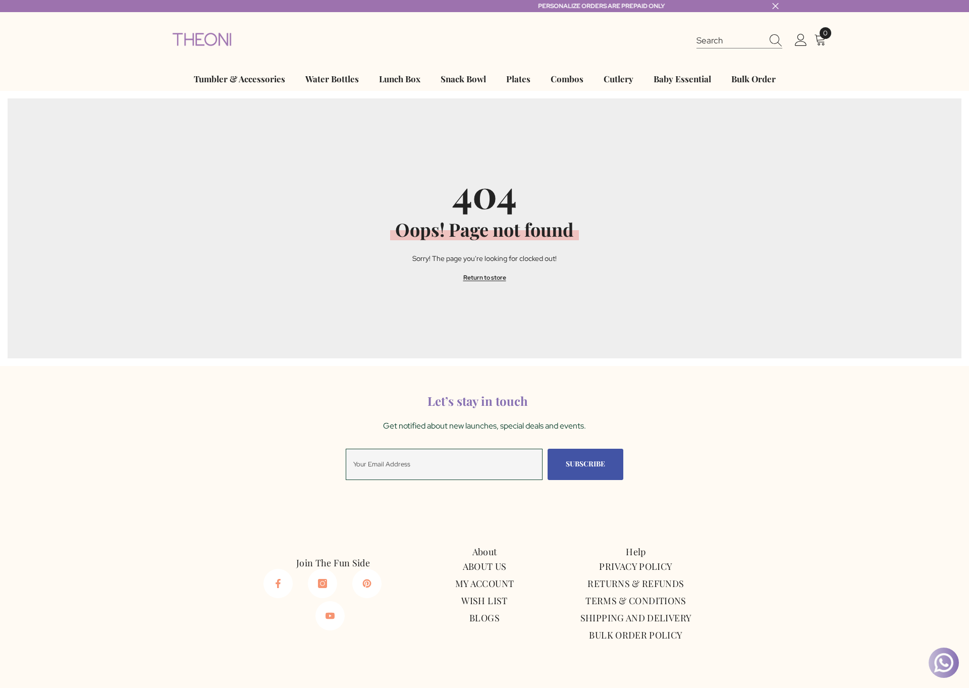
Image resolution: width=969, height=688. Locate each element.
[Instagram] (322, 583)
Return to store (484, 278)
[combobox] (729, 39)
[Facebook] (278, 583)
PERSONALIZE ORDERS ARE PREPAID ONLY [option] (484, 6)
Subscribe (585, 463)
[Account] (801, 40)
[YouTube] (330, 615)
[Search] (739, 40)
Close (775, 6)
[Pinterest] (367, 583)
